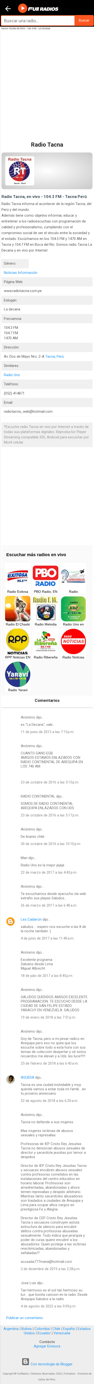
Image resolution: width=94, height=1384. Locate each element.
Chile (56, 1329)
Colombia (42, 1329)
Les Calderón (31, 919)
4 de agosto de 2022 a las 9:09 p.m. (48, 1306)
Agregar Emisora (47, 1346)
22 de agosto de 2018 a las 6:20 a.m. (49, 1101)
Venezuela (62, 1333)
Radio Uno (12, 375)
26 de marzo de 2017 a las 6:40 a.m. (49, 905)
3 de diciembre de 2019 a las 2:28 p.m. (50, 1269)
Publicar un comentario (24, 1318)
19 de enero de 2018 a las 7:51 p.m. (48, 1017)
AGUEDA (27, 1077)
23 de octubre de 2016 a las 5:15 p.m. (50, 782)
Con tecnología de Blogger (51, 1364)
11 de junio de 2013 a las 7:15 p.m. (47, 732)
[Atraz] (8, 9)
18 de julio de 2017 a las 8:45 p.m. (47, 975)
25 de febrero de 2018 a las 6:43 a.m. (50, 1063)
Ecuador (44, 1333)
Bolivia (26, 1329)
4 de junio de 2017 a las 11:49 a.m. (47, 938)
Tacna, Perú (54, 356)
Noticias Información (20, 272)
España (69, 1329)
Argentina (11, 1329)
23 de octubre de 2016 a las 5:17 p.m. (50, 815)
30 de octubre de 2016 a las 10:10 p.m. (51, 844)
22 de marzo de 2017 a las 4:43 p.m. (49, 872)
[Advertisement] (47, 89)
